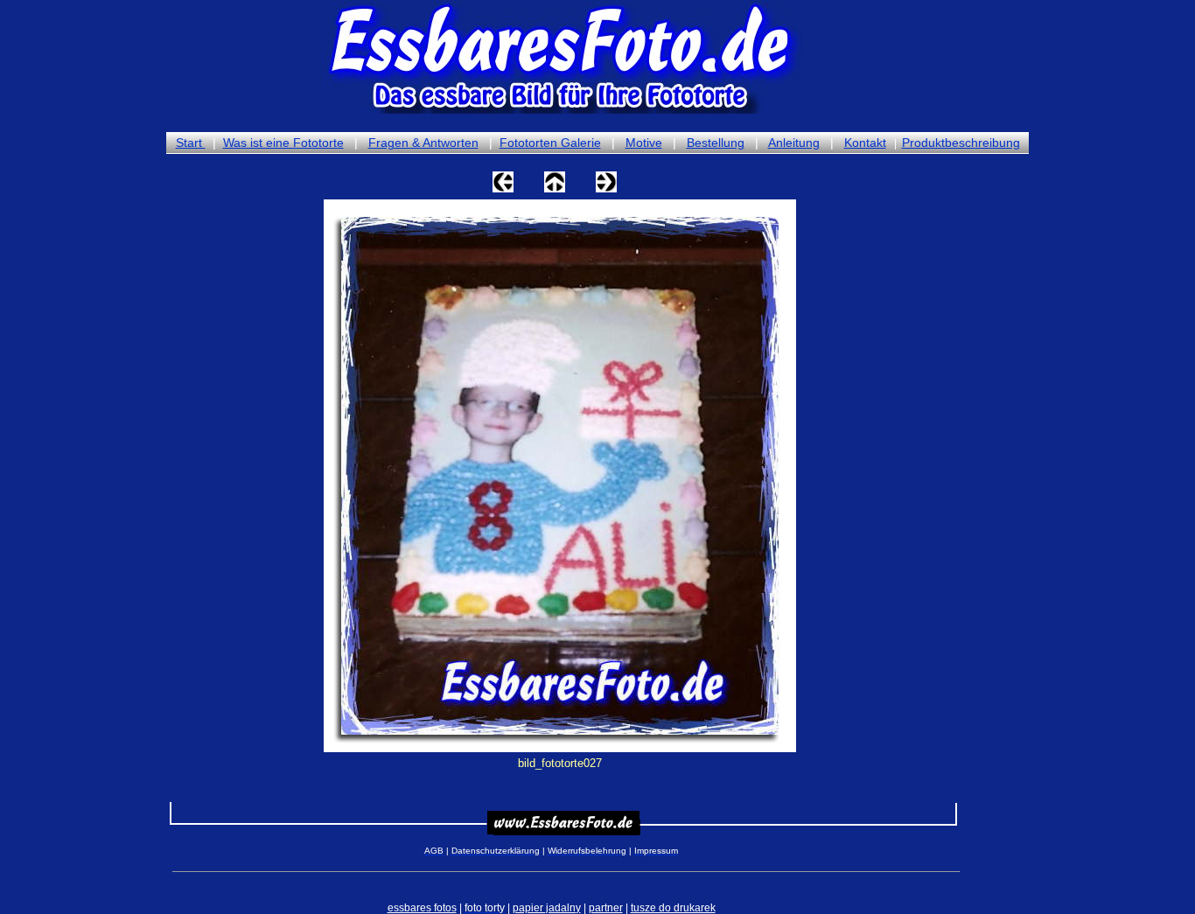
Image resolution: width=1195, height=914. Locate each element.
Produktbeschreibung (961, 143)
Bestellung (715, 143)
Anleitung (794, 143)
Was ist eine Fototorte (283, 143)
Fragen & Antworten (423, 143)
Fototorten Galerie (550, 143)
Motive (643, 143)
